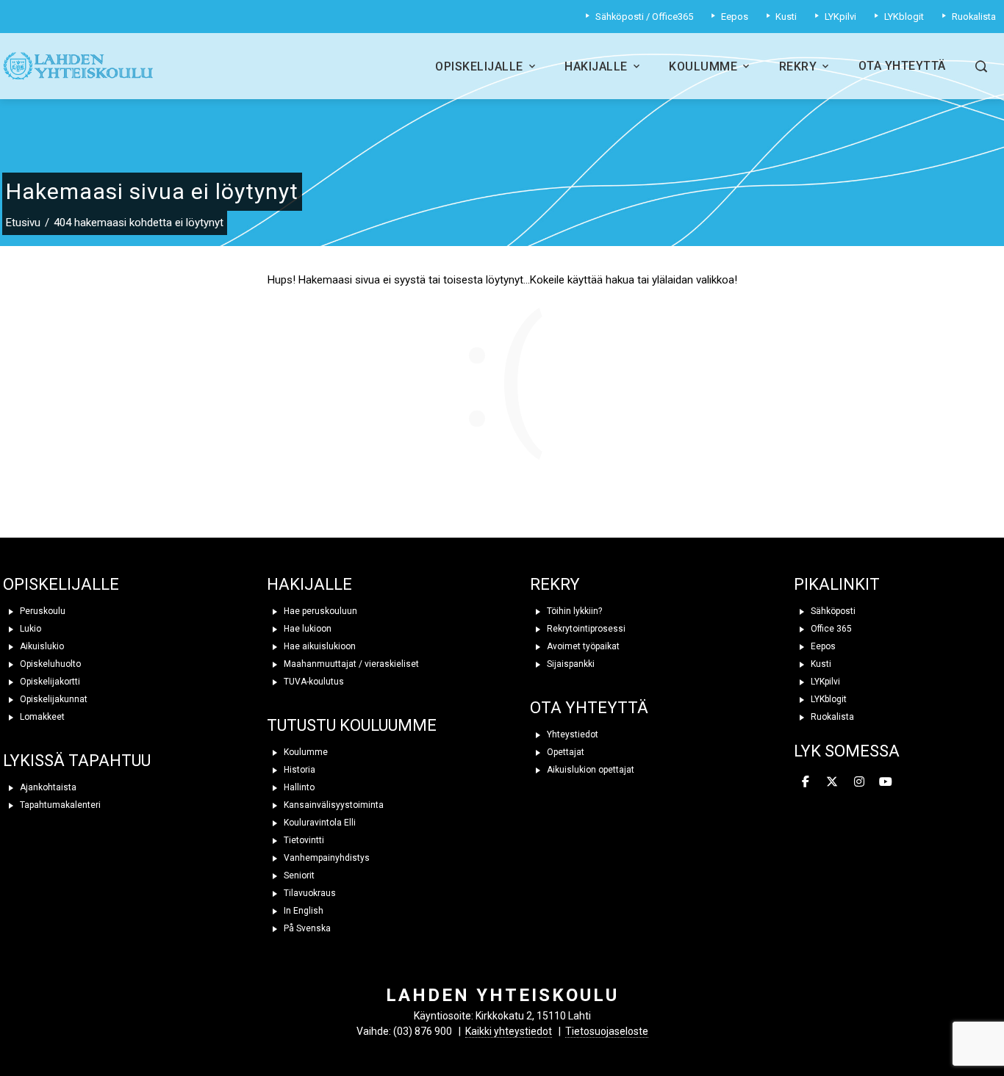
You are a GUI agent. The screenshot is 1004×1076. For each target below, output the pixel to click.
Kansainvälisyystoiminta (333, 805)
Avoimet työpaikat (582, 646)
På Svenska (306, 928)
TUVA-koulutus (313, 681)
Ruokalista (831, 717)
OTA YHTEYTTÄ (589, 707)
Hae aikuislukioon (319, 646)
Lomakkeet (41, 717)
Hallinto (298, 787)
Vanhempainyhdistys (326, 858)
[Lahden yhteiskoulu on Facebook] (805, 782)
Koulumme (703, 66)
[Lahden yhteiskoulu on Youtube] (885, 782)
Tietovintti (303, 840)
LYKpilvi (824, 681)
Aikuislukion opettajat (589, 770)
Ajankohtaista (47, 787)
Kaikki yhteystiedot (508, 1031)
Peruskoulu (41, 611)
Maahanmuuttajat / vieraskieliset (350, 664)
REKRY (555, 584)
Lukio (29, 629)
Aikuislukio (41, 646)
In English (302, 911)
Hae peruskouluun (319, 611)
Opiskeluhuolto (49, 664)
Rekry (798, 66)
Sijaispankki (570, 664)
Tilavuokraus (309, 893)
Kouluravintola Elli (319, 822)
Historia (298, 770)
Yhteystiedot (571, 734)
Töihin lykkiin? (573, 611)
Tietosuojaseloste (606, 1031)
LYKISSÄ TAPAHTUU (77, 760)
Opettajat (564, 752)
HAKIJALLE (309, 584)
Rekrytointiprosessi (585, 629)
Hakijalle (596, 66)
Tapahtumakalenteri (59, 805)
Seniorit (298, 875)
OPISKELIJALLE (61, 584)
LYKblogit (827, 699)
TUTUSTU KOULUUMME (352, 725)
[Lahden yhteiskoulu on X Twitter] (832, 782)
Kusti (819, 664)
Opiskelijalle (479, 66)
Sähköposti (832, 611)
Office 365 (830, 629)
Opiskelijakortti (49, 681)
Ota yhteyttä (902, 66)
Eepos (822, 646)
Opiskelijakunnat (52, 699)
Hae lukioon (306, 629)
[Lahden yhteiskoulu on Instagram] (859, 782)
